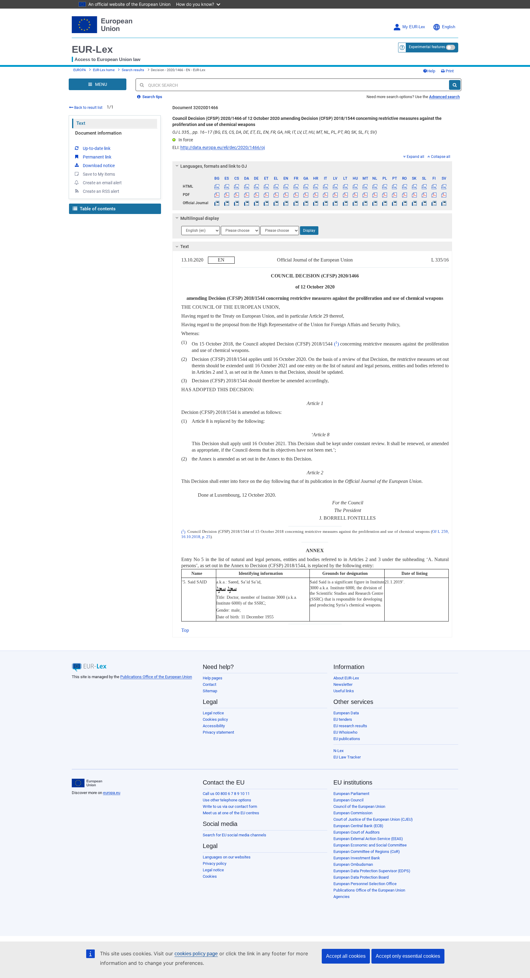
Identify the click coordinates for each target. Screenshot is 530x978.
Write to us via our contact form (230, 806)
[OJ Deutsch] (256, 203)
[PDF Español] (227, 195)
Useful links (343, 691)
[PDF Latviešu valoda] (335, 195)
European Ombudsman (353, 864)
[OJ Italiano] (325, 203)
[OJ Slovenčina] (414, 203)
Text (80, 123)
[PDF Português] (394, 195)
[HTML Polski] (385, 186)
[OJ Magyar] (355, 203)
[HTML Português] (394, 186)
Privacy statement (218, 732)
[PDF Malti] (365, 195)
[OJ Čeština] (236, 203)
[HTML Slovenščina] (424, 186)
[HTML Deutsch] (256, 186)
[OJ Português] (394, 203)
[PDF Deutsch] (256, 195)
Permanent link (97, 157)
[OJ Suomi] (434, 203)
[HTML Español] (227, 186)
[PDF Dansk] (246, 195)
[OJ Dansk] (246, 203)
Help (431, 71)
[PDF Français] (296, 195)
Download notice (99, 165)
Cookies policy (215, 719)
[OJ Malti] (365, 203)
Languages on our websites (227, 857)
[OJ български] (217, 203)
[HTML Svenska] (444, 186)
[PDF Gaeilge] (305, 195)
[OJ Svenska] (444, 203)
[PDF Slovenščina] (424, 195)
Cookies (210, 876)
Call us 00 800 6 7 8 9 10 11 (226, 793)
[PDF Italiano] (325, 195)
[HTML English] (286, 186)
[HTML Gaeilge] (305, 186)
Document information (98, 133)
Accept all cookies (346, 956)
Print (449, 71)
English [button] (448, 27)
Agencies (341, 896)
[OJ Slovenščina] (424, 203)
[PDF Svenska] (444, 195)
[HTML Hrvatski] (315, 186)
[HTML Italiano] (325, 186)
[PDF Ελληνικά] (276, 195)
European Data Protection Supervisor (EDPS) (371, 871)
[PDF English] (286, 195)
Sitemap (210, 691)
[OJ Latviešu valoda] (335, 203)
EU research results (350, 726)
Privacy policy (214, 863)
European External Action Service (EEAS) (368, 838)
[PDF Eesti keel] (266, 195)
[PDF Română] (404, 195)
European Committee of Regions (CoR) (366, 851)
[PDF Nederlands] (375, 195)
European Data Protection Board (361, 877)
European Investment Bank (356, 858)
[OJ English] (286, 203)
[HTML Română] (404, 186)
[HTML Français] (296, 186)
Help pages (212, 678)
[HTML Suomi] (434, 186)
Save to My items (99, 174)
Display (309, 230)
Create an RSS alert (101, 191)
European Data (346, 713)
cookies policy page (196, 953)
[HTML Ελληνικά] (276, 186)
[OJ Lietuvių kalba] (345, 203)
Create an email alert (102, 182)
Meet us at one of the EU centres (231, 813)
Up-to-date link (96, 148)
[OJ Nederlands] (375, 203)
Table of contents (97, 209)
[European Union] (87, 783)
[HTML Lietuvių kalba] (345, 186)
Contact (209, 684)
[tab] (312, 166)
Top (185, 630)
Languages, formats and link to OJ (213, 166)
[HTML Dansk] (246, 186)
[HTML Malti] (365, 186)
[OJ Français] (296, 203)
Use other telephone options (227, 800)
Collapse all (440, 157)
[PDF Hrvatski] (315, 195)
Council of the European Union (359, 806)
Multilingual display (199, 218)
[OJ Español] (227, 203)
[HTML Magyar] (355, 186)
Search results (133, 70)
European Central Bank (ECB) (358, 825)
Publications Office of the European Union (156, 676)
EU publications (346, 738)
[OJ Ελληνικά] (276, 203)
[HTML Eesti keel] (266, 186)
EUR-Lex (92, 49)
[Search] (454, 85)
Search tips (151, 96)
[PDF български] (217, 195)
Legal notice (213, 713)
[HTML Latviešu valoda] (335, 186)
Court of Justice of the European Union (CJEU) (373, 819)
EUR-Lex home (104, 70)
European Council (348, 800)
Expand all (415, 157)
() (336, 343)
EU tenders (342, 719)
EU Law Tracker (347, 757)
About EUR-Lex (346, 678)
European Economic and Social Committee (370, 845)
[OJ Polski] (385, 203)
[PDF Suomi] (434, 195)
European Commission (352, 813)
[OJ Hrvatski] (315, 203)
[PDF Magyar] (355, 195)
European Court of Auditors (356, 832)
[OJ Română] (404, 203)
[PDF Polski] (385, 195)
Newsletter (342, 684)
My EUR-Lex (413, 27)
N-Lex (338, 750)
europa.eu (111, 792)
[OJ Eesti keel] (266, 203)
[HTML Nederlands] (375, 186)
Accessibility (214, 726)
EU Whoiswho (345, 732)
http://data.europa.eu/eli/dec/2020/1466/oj (222, 147)
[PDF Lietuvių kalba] (345, 195)
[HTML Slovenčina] (414, 186)
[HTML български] (217, 186)
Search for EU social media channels (234, 835)
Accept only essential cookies (408, 956)
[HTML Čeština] (236, 186)
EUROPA (79, 70)
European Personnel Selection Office (365, 883)
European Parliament (351, 793)
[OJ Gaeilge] (305, 203)
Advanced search (444, 96)
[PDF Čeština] (236, 195)
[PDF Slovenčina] (414, 195)
